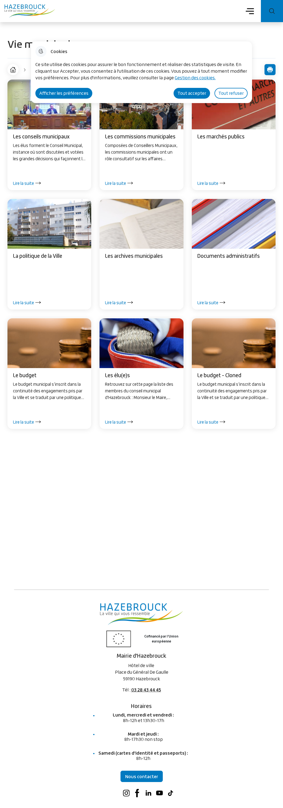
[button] (270, 69)
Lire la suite (23, 183)
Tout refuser (231, 93)
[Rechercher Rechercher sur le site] (272, 11)
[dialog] (141, 72)
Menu (250, 10)
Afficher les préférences (63, 93)
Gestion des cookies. (195, 77)
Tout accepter (191, 93)
